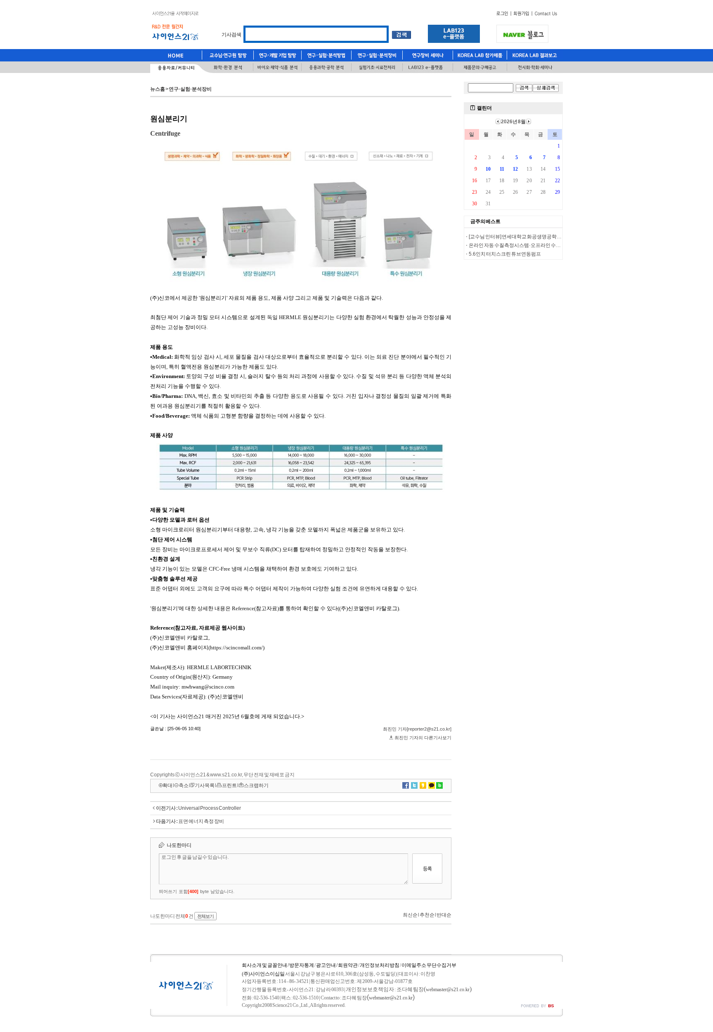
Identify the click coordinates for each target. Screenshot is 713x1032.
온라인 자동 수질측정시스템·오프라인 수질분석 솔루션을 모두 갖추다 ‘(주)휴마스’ (555, 245)
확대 (167, 785)
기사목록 (205, 785)
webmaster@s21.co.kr (448, 989)
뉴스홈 (157, 89)
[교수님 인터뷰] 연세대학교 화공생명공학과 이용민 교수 (528, 237)
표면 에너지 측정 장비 (201, 821)
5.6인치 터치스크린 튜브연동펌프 (505, 254)
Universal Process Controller (209, 808)
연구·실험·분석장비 (190, 89)
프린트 (229, 785)
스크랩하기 (256, 785)
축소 (184, 785)
